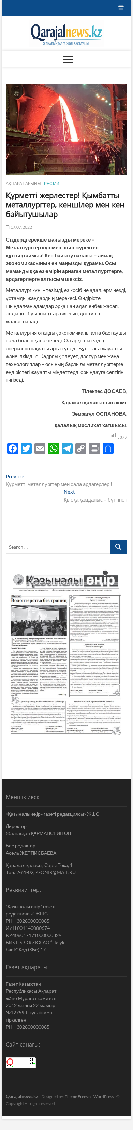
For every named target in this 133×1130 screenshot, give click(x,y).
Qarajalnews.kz (22, 1096)
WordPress (103, 1096)
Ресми (51, 183)
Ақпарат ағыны (23, 183)
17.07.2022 (21, 227)
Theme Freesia (78, 1096)
